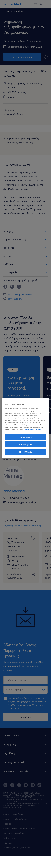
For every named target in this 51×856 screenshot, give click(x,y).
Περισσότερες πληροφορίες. (33, 429)
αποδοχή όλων (25, 451)
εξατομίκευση (26, 437)
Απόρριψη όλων (25, 444)
